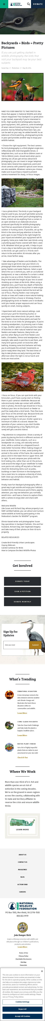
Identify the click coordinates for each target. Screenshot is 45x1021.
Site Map (23, 962)
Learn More (22, 713)
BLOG (22, 877)
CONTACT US (22, 862)
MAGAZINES (22, 870)
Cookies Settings (22, 1002)
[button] (35, 645)
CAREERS (22, 892)
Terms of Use (23, 953)
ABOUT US (22, 855)
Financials (23, 965)
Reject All (22, 1009)
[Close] (42, 971)
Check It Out (23, 757)
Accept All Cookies (22, 1016)
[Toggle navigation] (4, 4)
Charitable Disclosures (24, 959)
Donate (38, 4)
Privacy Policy (23, 956)
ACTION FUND (23, 884)
